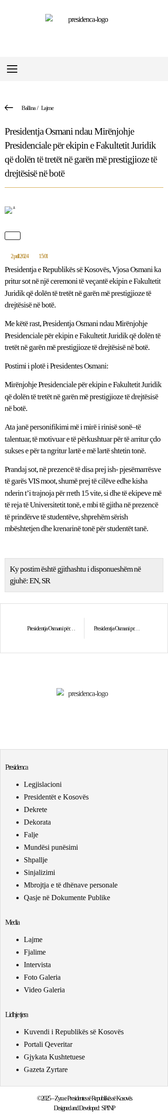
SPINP (108, 1108)
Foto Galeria (42, 977)
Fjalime (35, 952)
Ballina (28, 107)
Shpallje (36, 860)
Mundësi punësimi (51, 847)
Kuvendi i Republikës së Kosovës (74, 1032)
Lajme (47, 107)
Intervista (37, 965)
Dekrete (35, 809)
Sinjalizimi (39, 872)
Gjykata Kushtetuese (54, 1057)
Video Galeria (44, 990)
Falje (31, 835)
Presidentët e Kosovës (56, 797)
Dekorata (37, 822)
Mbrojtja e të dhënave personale (71, 885)
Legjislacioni (43, 784)
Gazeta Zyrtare (46, 1069)
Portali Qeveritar (48, 1044)
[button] (160, 69)
